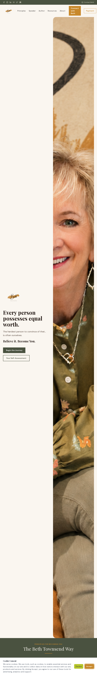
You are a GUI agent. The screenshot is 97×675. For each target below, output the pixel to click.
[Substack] (20, 2)
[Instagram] (7, 2)
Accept (89, 666)
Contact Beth (89, 2)
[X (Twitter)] (17, 2)
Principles (21, 11)
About (62, 11)
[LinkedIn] (10, 2)
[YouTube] (14, 2)
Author (42, 11)
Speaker (32, 11)
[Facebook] (4, 2)
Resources (52, 11)
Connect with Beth (75, 10)
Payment (90, 11)
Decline (79, 666)
